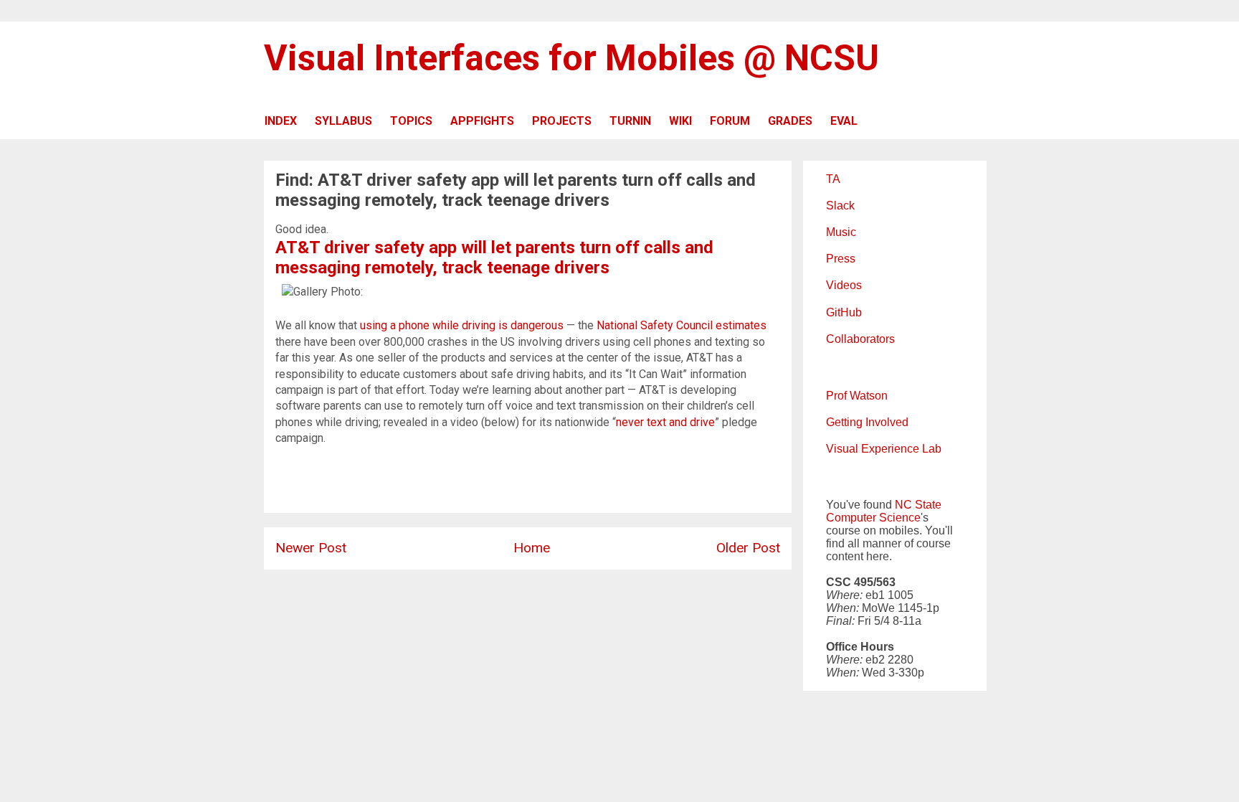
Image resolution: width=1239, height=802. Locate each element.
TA (833, 179)
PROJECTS (562, 121)
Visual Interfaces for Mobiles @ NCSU (571, 58)
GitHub (844, 312)
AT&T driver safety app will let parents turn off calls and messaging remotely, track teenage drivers (494, 257)
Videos (844, 285)
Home (531, 547)
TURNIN (630, 121)
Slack (840, 205)
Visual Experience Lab (883, 449)
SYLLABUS (343, 121)
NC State (918, 505)
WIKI (680, 121)
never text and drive (665, 422)
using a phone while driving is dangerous (462, 325)
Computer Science (873, 517)
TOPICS (411, 121)
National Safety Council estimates (681, 325)
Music (841, 232)
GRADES (790, 121)
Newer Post (310, 547)
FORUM (730, 121)
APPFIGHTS (482, 121)
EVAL (844, 121)
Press (840, 259)
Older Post (748, 547)
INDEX (281, 121)
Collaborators (860, 339)
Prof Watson (857, 396)
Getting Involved (867, 422)
